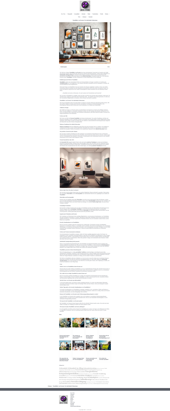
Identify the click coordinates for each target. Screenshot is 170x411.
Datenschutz (73, 369)
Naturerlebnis (100, 377)
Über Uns (72, 402)
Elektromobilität (81, 371)
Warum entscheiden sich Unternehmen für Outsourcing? (91, 359)
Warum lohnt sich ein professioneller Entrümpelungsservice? (104, 337)
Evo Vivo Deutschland (105, 393)
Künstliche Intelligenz (85, 375)
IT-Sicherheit (74, 375)
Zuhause (84, 16)
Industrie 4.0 (68, 375)
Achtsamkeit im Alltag (75, 368)
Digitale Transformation (90, 369)
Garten (72, 395)
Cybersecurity (67, 369)
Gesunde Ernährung (99, 374)
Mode (89, 14)
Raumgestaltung (66, 379)
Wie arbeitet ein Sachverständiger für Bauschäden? (77, 337)
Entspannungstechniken (68, 374)
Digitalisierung (99, 369)
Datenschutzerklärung (75, 406)
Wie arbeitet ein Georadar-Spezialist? (104, 359)
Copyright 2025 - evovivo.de (85, 409)
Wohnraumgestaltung (81, 383)
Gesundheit (76, 14)
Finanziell (70, 14)
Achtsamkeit (63, 368)
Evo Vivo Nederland (104, 401)
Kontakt (90, 16)
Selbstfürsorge (86, 379)
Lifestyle (83, 14)
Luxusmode (94, 375)
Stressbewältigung (78, 381)
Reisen (106, 14)
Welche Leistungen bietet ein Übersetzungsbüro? (78, 359)
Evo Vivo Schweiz (104, 406)
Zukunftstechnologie (104, 383)
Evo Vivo (63, 14)
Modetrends (63, 377)
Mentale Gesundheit (101, 375)
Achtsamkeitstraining (89, 368)
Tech (79, 16)
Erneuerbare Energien (83, 373)
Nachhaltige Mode (82, 377)
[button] (108, 66)
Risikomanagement (75, 379)
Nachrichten (95, 14)
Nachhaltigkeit (92, 377)
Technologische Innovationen (102, 381)
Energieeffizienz (92, 371)
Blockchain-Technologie (100, 368)
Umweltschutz (63, 383)
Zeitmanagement (97, 383)
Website (72, 404)
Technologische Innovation (90, 381)
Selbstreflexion (95, 379)
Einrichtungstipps (73, 371)
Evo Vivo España (104, 397)
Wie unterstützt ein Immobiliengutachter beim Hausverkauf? (64, 359)
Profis (101, 14)
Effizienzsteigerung (64, 371)
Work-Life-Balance (90, 383)
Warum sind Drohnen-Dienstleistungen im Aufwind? (65, 337)
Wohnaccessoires (71, 383)
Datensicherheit (79, 369)
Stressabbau (67, 382)
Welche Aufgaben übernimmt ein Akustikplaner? (90, 337)
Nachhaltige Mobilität (71, 377)
